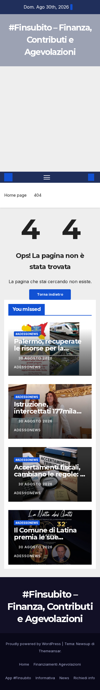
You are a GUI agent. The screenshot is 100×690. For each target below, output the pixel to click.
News (64, 678)
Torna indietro (50, 294)
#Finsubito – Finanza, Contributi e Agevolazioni (50, 39)
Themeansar (50, 651)
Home (24, 664)
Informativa (45, 678)
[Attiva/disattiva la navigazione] (47, 177)
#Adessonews (27, 334)
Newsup (83, 643)
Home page (15, 195)
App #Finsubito (18, 678)
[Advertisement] (50, 119)
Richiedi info (84, 678)
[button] (82, 177)
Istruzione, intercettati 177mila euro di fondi (45, 411)
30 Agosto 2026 (36, 358)
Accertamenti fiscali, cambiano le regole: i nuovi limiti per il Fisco (50, 474)
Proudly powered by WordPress (34, 643)
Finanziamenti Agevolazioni (57, 664)
